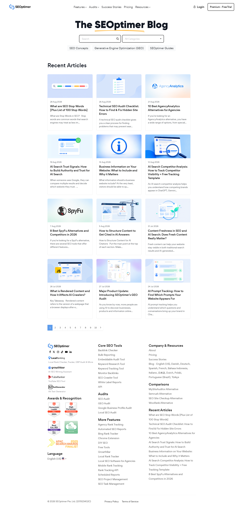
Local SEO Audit (107, 412)
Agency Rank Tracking (110, 424)
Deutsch (185, 363)
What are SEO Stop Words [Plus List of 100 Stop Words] (69, 108)
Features (79, 7)
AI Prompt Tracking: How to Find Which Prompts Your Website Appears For (165, 295)
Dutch (169, 372)
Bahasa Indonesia (177, 368)
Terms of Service (130, 501)
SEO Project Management (113, 479)
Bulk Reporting (106, 354)
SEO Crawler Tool (108, 377)
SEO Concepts (78, 48)
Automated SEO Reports (112, 429)
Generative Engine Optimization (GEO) (119, 48)
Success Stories (111, 7)
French (163, 368)
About (152, 350)
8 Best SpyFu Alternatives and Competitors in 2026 (69, 233)
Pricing (128, 7)
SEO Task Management (111, 483)
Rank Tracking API (108, 470)
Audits (93, 7)
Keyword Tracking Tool (111, 368)
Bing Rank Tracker (108, 433)
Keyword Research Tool (111, 364)
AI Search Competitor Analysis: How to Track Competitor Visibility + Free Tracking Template (168, 172)
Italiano (153, 372)
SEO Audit (104, 398)
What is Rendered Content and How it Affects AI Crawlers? (70, 293)
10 (95, 327)
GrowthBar (104, 452)
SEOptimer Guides (162, 48)
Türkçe (175, 377)
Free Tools (104, 447)
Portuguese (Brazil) (159, 377)
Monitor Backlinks (108, 373)
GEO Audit (104, 403)
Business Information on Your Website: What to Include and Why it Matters (118, 170)
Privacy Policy (112, 501)
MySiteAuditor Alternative (163, 389)
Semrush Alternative (160, 393)
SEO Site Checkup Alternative (166, 398)
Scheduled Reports (109, 474)
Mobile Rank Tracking (110, 465)
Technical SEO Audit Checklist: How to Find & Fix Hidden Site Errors (119, 110)
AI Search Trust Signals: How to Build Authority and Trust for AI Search (70, 170)
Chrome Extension (108, 438)
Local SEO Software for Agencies (116, 461)
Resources (141, 7)
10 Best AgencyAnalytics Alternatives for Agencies (164, 108)
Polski (178, 372)
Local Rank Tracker (108, 456)
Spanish (153, 368)
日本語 (161, 372)
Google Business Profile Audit (115, 408)
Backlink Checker (108, 350)
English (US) (163, 363)
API (100, 386)
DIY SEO (103, 442)
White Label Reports (109, 382)
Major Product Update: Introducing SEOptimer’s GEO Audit (118, 295)
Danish (175, 363)
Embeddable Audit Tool (111, 359)
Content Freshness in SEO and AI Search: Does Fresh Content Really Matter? (167, 234)
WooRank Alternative (161, 402)
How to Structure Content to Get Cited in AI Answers (117, 233)
